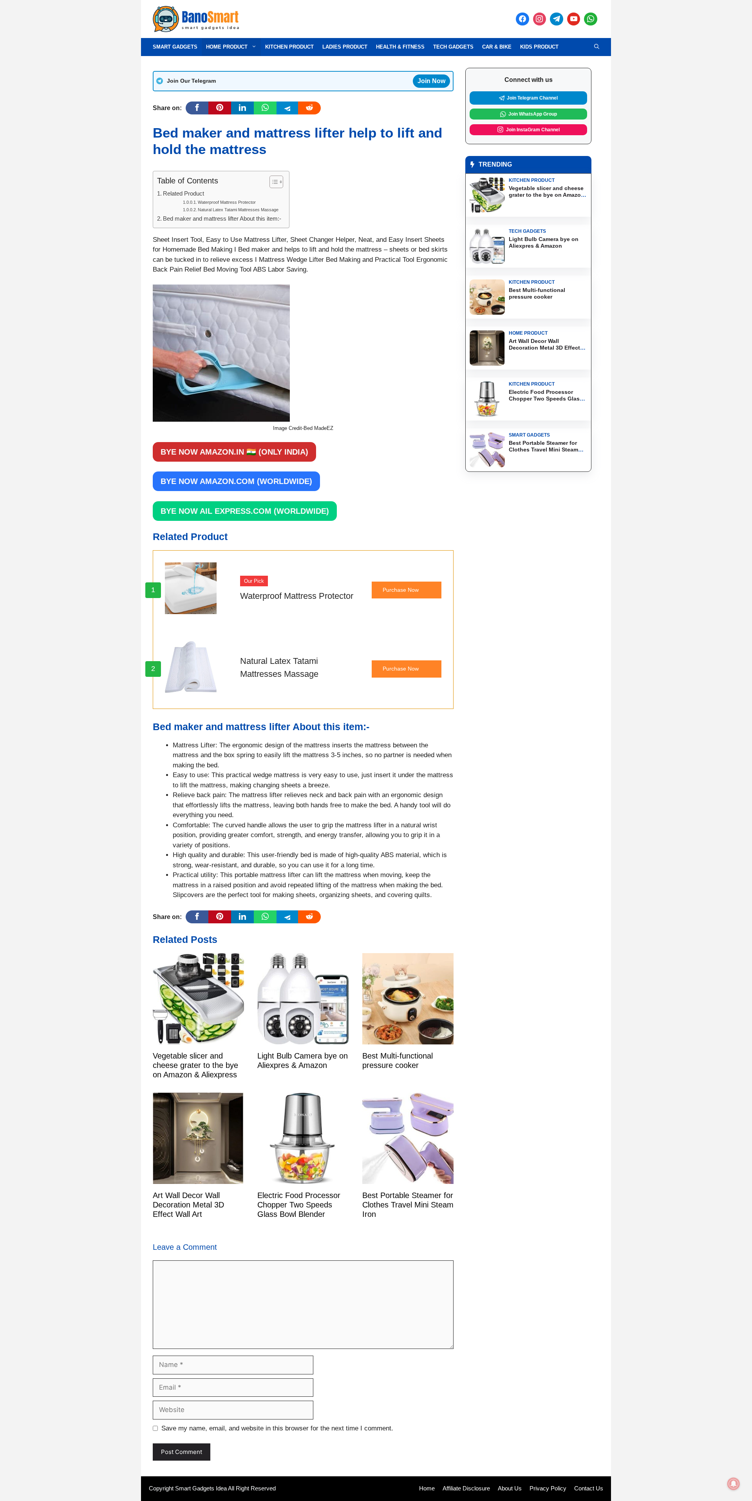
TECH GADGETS (453, 47)
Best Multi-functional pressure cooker (397, 1060)
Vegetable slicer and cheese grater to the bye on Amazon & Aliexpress (195, 1065)
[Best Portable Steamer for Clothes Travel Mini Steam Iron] (408, 1179)
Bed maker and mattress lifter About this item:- (222, 218)
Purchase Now (401, 590)
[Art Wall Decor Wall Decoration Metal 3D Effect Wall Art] (198, 1179)
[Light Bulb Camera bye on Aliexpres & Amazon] (303, 1039)
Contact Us (588, 1488)
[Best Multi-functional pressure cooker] (408, 1039)
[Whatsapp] (590, 19)
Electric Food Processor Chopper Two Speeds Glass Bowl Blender (298, 1204)
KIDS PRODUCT (539, 47)
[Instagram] (539, 19)
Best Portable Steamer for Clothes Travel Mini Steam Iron (408, 1204)
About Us (510, 1488)
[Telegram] (556, 19)
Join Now (431, 81)
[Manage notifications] (733, 1483)
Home (427, 1488)
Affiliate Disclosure (466, 1488)
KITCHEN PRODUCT (289, 47)
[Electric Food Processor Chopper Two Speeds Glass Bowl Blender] (303, 1179)
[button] (597, 47)
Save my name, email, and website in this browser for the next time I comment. (277, 1428)
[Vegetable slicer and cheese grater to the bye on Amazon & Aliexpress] (198, 1039)
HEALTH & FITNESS (400, 47)
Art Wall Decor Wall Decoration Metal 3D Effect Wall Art (188, 1204)
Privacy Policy (548, 1488)
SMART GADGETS (175, 47)
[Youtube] (573, 19)
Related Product (183, 193)
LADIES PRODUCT (344, 47)
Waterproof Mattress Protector (227, 202)
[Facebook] (522, 19)
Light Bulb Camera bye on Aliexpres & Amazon (302, 1060)
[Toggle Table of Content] (272, 182)
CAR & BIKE (497, 47)
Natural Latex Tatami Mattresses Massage (238, 209)
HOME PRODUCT (227, 47)
